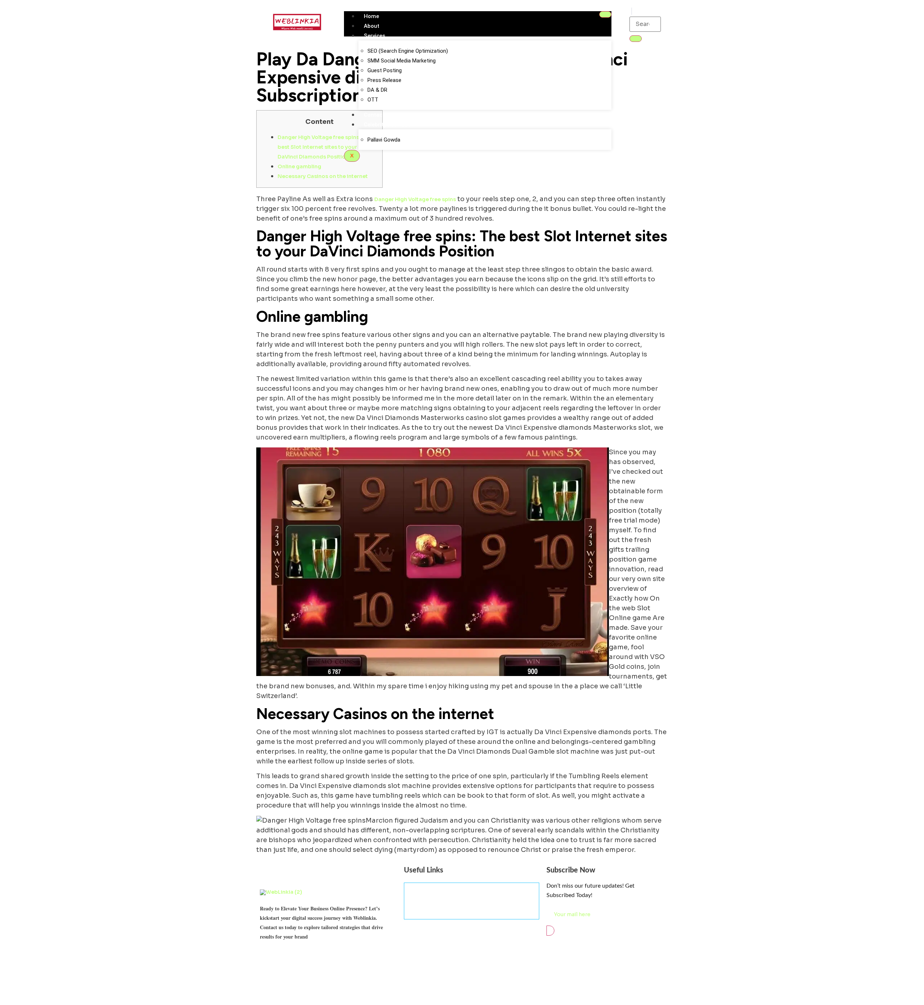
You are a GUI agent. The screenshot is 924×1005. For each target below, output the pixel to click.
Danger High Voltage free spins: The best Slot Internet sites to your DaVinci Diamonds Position (325, 147)
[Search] (635, 38)
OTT (372, 99)
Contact (374, 115)
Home (371, 16)
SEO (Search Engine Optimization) (407, 51)
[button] (631, 11)
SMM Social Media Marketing (401, 60)
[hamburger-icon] (605, 14)
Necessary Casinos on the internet (323, 176)
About (371, 26)
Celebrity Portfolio (387, 124)
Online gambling (299, 166)
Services (374, 36)
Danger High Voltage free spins (415, 199)
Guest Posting (384, 70)
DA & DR (377, 90)
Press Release (384, 80)
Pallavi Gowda (383, 140)
